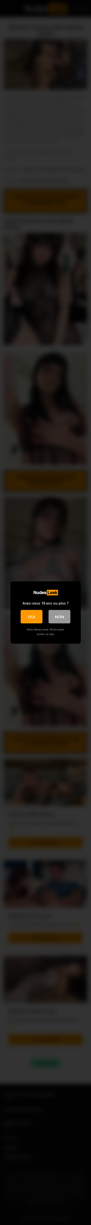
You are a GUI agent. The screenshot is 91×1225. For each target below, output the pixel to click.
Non (59, 616)
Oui (31, 616)
